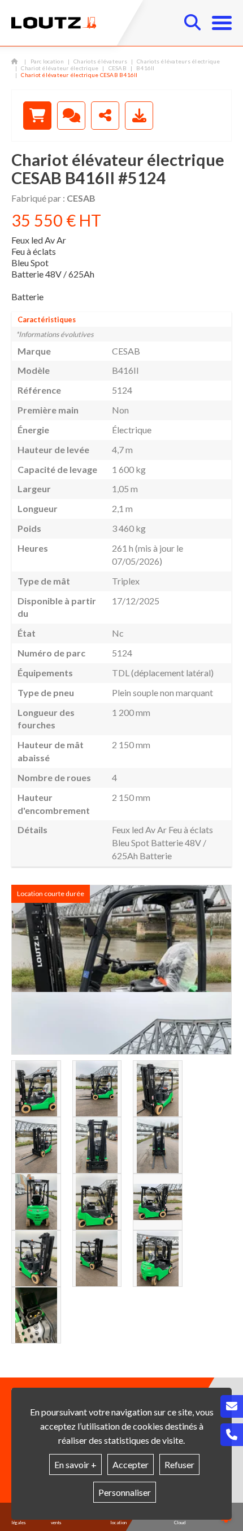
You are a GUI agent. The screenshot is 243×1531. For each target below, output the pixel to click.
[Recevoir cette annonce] (139, 115)
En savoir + (75, 1464)
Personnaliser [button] (124, 1492)
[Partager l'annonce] (105, 115)
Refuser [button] (179, 1464)
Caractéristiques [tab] (47, 319)
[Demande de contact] (71, 115)
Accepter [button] (130, 1464)
